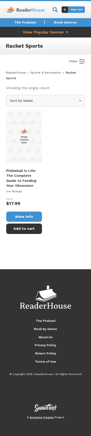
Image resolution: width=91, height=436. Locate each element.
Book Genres (65, 22)
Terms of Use (45, 361)
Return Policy (45, 353)
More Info (24, 216)
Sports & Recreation (45, 72)
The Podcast (25, 22)
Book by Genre (45, 329)
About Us (45, 337)
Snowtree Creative (42, 417)
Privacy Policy (45, 345)
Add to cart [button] (24, 228)
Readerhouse (16, 72)
